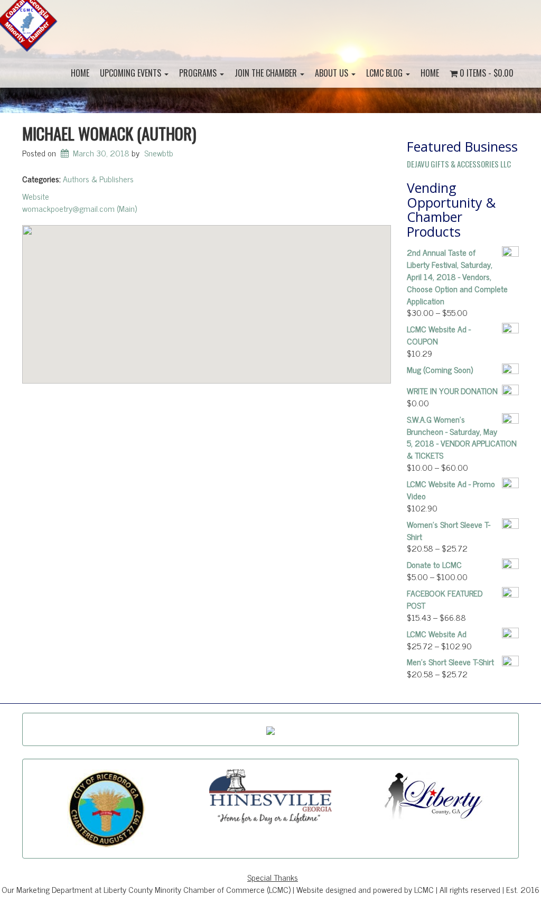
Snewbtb (158, 153)
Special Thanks (272, 877)
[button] (206, 298)
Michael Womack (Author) (109, 132)
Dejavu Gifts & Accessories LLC (459, 164)
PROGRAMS (199, 73)
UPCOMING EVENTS (131, 73)
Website (35, 196)
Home (80, 73)
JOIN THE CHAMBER (267, 73)
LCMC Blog (385, 73)
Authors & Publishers (98, 178)
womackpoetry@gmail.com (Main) (79, 208)
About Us (332, 73)
